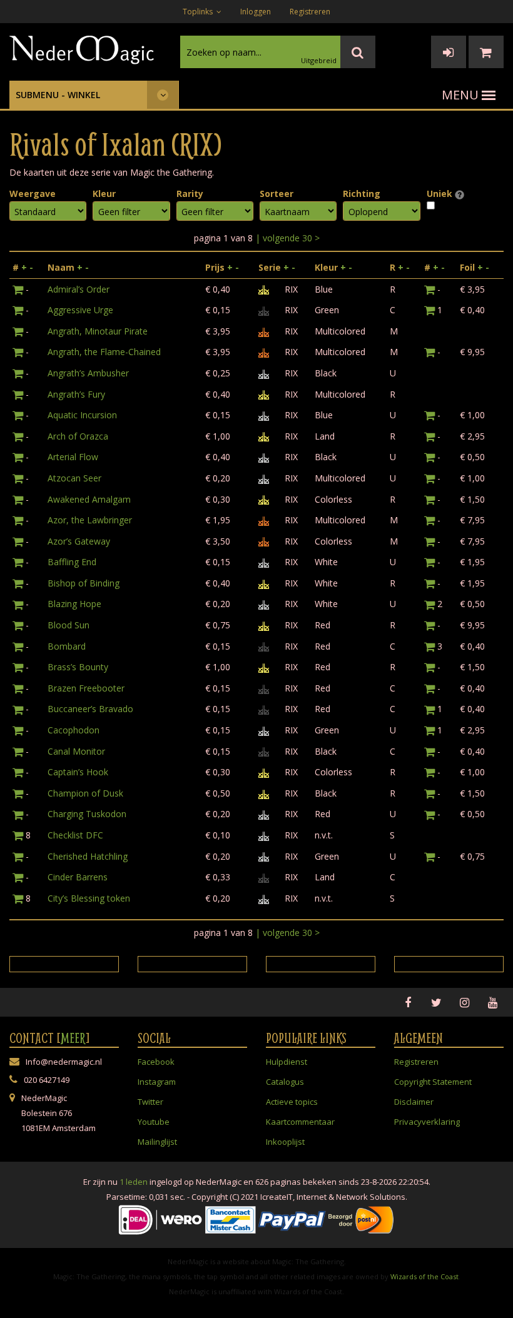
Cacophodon (73, 730)
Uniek (441, 193)
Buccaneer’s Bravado (90, 709)
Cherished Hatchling (88, 856)
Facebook (156, 1061)
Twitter (150, 1101)
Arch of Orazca (78, 436)
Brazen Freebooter (86, 688)
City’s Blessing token (89, 898)
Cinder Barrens (78, 877)
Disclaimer (414, 1101)
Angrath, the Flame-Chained (104, 352)
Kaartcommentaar (300, 1121)
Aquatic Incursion (82, 415)
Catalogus (285, 1081)
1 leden (133, 1181)
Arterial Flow (73, 457)
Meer (73, 1038)
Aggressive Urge (80, 310)
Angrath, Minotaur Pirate (98, 331)
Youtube (154, 1121)
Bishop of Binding (83, 583)
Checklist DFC (75, 835)
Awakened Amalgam (89, 499)
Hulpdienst (286, 1061)
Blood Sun (68, 625)
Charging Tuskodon (87, 814)
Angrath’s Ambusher (88, 373)
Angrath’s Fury (76, 394)
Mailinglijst (157, 1141)
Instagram (157, 1081)
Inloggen (255, 11)
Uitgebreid (319, 60)
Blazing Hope (74, 604)
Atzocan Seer (74, 478)
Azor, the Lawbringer (90, 520)
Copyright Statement (433, 1081)
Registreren (310, 11)
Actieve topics (292, 1101)
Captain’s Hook (78, 772)
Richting (361, 193)
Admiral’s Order (78, 289)
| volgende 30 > (287, 238)
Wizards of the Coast (424, 1276)
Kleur (104, 193)
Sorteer (276, 193)
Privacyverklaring (427, 1121)
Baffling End (72, 562)
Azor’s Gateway (79, 541)
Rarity (189, 193)
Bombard (67, 646)
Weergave (32, 193)
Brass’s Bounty (78, 667)
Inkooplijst (285, 1141)
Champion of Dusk (85, 793)
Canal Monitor (76, 751)
